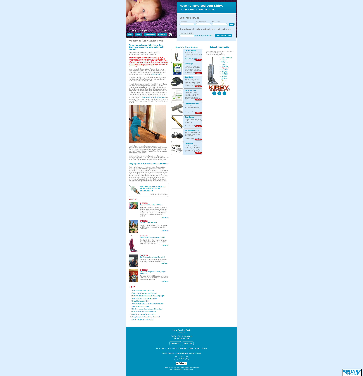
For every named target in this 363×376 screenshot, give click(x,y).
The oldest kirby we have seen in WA (152, 237)
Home (130, 34)
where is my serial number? (204, 35)
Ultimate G (225, 68)
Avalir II (223, 59)
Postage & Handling (182, 353)
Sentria (223, 64)
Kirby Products (172, 348)
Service (138, 34)
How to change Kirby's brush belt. (143, 290)
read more (164, 217)
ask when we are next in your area (153, 97)
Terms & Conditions (168, 353)
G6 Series (224, 69)
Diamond (224, 66)
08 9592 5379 (156, 74)
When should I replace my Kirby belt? (144, 293)
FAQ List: (132, 287)
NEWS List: (133, 199)
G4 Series (224, 73)
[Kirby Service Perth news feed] (224, 93)
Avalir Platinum (226, 58)
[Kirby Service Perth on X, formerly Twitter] (219, 93)
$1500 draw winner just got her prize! (152, 257)
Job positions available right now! (151, 205)
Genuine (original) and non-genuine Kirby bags (148, 296)
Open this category (191, 59)
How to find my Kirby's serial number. (144, 298)
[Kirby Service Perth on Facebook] (214, 93)
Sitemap (204, 348)
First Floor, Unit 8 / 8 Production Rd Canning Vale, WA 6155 (181, 337)
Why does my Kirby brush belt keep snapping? (147, 303)
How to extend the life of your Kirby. (144, 311)
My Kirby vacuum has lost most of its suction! (147, 309)
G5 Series (224, 71)
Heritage (224, 78)
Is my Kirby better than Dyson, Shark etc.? (146, 317)
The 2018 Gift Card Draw (148, 223)
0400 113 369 (188, 343)
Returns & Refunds (195, 353)
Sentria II (224, 63)
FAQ (198, 348)
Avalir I (223, 61)
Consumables (150, 34)
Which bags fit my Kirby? (140, 306)
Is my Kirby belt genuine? (140, 301)
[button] (232, 24)
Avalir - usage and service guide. (143, 319)
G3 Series (224, 75)
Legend (224, 76)
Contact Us (162, 34)
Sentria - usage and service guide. (143, 314)
